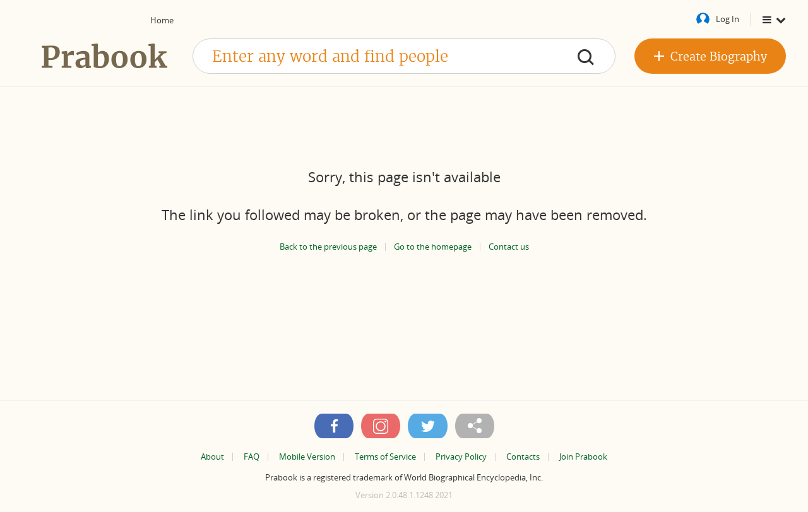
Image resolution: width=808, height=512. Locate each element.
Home (162, 20)
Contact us (509, 247)
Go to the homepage (433, 247)
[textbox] (404, 56)
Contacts (523, 457)
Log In (727, 19)
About (212, 457)
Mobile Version (307, 457)
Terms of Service (385, 457)
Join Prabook (583, 457)
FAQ (251, 457)
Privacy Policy (461, 457)
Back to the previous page (328, 247)
